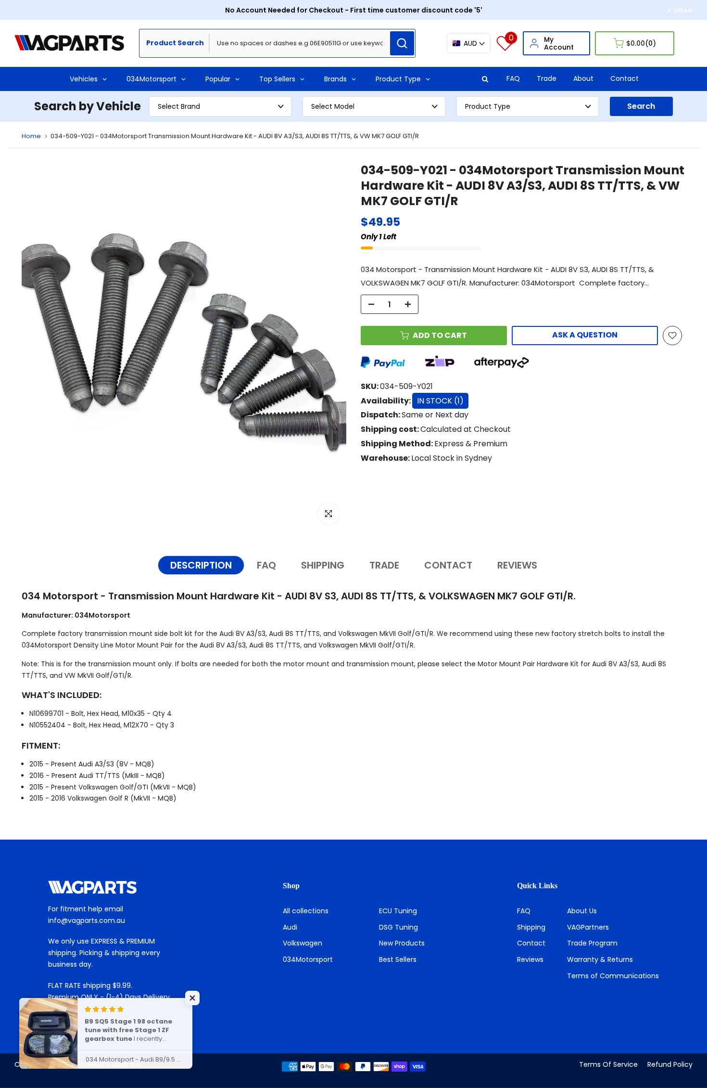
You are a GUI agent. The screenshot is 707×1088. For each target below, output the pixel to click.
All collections (305, 911)
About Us (582, 911)
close (29, 9)
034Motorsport (308, 959)
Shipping (531, 927)
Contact (624, 78)
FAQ (513, 78)
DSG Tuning (398, 927)
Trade (546, 78)
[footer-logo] (119, 887)
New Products (402, 943)
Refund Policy (670, 1064)
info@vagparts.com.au (86, 920)
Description (201, 565)
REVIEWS (517, 565)
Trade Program (592, 943)
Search (641, 106)
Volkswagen (302, 943)
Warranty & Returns (600, 959)
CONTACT (448, 565)
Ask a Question (585, 334)
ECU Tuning (398, 911)
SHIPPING (322, 565)
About (583, 78)
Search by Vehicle (87, 106)
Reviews (530, 959)
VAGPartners (588, 927)
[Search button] (402, 43)
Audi (290, 927)
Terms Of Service (608, 1064)
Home (31, 136)
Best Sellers (398, 959)
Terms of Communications (613, 976)
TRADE (384, 565)
